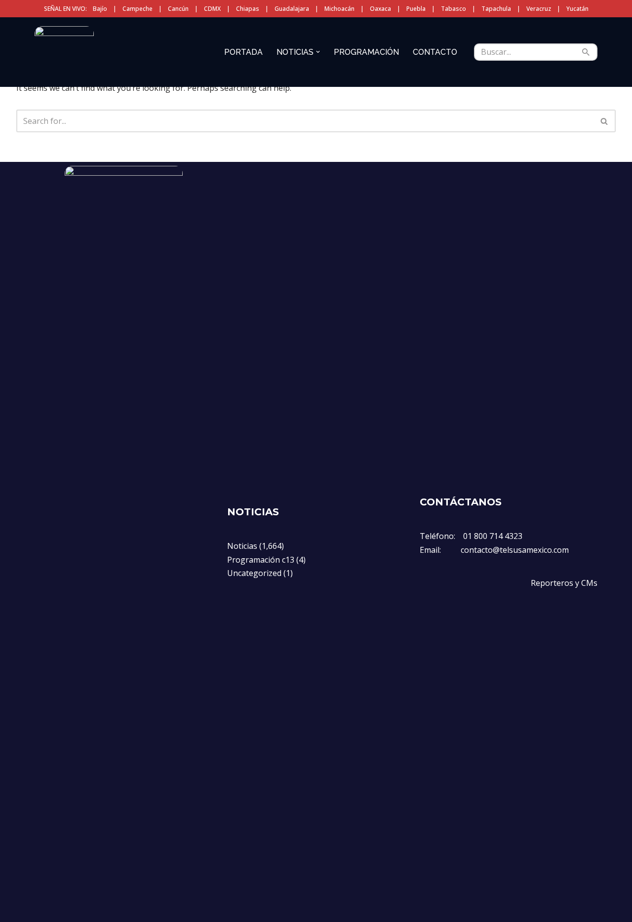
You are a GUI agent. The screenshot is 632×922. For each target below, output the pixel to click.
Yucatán (577, 8)
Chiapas (247, 8)
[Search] (586, 52)
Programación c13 (260, 559)
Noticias (242, 545)
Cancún (178, 8)
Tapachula (496, 8)
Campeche (137, 8)
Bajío (100, 8)
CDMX (212, 8)
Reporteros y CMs (564, 582)
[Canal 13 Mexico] (64, 51)
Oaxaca (380, 8)
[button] (318, 52)
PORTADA (243, 52)
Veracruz (538, 8)
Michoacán (339, 8)
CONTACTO (435, 52)
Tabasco (453, 8)
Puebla (416, 8)
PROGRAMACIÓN (366, 52)
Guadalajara (292, 8)
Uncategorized (254, 573)
